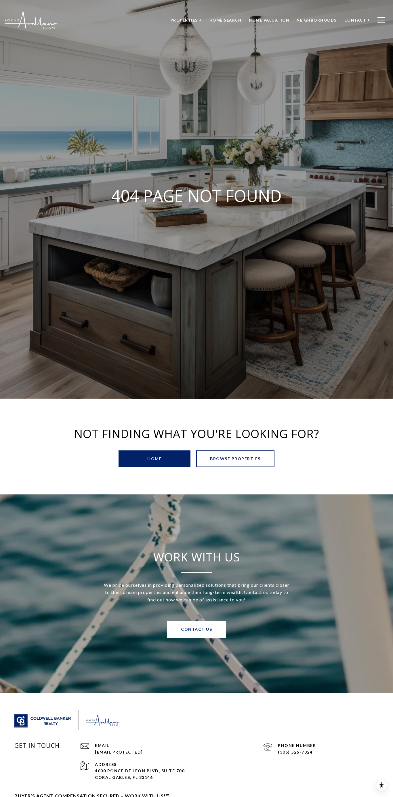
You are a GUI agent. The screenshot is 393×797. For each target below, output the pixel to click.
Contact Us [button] (196, 629)
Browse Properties (235, 458)
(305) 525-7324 (295, 752)
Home (154, 458)
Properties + (186, 20)
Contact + (357, 20)
